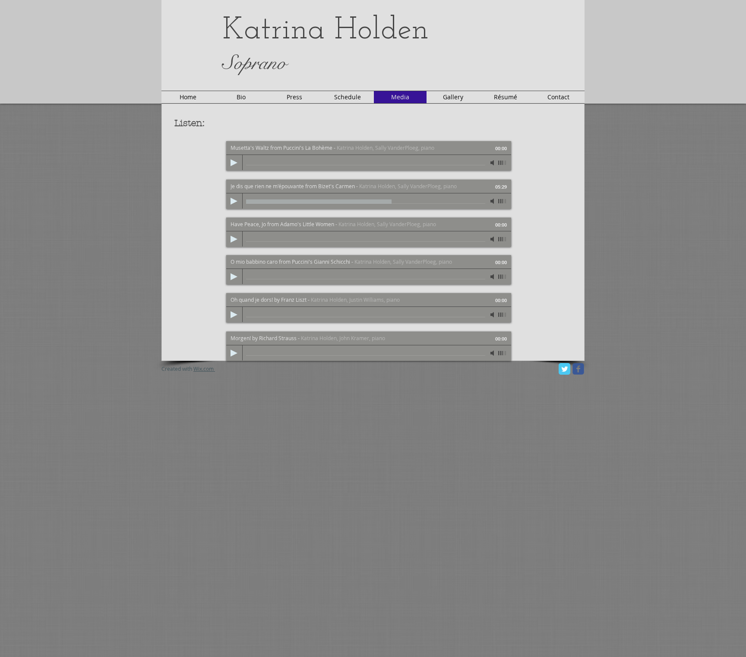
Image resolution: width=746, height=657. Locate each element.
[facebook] (578, 369)
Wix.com (203, 368)
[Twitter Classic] (564, 369)
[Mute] (493, 162)
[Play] (234, 162)
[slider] (502, 163)
